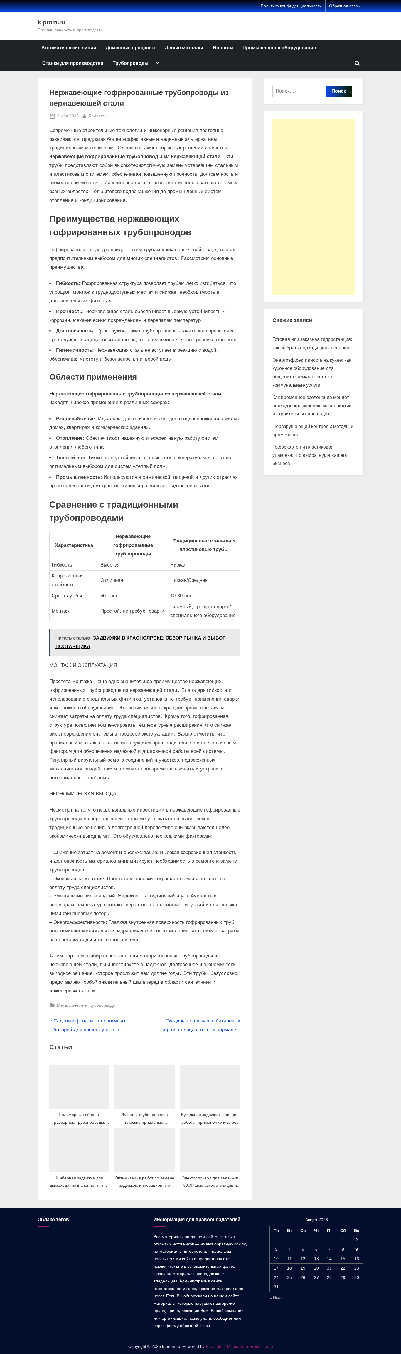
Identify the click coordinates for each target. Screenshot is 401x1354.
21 (329, 1268)
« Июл (275, 1297)
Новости (223, 47)
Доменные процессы (131, 47)
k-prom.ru (51, 22)
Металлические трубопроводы (86, 1005)
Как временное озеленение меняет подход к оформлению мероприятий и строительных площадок (312, 406)
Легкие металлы (184, 47)
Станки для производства (72, 63)
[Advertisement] (313, 207)
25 (289, 1277)
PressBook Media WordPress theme (239, 1346)
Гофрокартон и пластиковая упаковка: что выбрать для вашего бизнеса (310, 455)
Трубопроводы (131, 63)
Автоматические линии (68, 47)
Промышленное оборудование (279, 47)
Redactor (97, 115)
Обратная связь (344, 6)
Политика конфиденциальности (291, 6)
